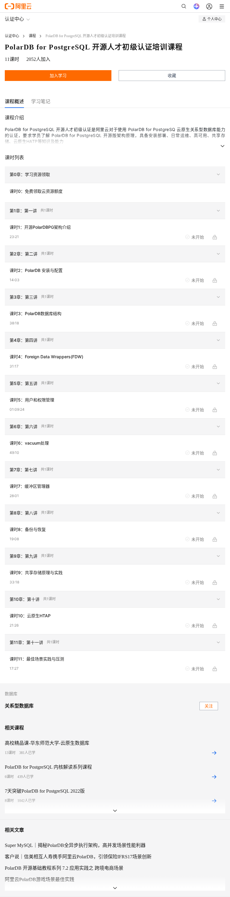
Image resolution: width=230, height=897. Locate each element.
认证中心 (14, 18)
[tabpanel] (115, 398)
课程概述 (14, 101)
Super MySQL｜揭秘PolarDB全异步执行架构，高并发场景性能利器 (75, 845)
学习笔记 (40, 101)
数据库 (11, 694)
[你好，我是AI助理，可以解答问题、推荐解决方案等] (196, 6)
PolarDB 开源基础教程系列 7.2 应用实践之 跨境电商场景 (64, 868)
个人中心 (214, 18)
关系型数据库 (19, 705)
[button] (115, 174)
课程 (32, 36)
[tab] (14, 101)
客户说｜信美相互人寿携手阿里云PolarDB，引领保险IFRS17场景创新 (78, 856)
